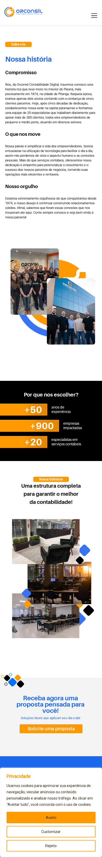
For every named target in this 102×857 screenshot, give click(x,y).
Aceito (51, 817)
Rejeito (51, 846)
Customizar (51, 832)
